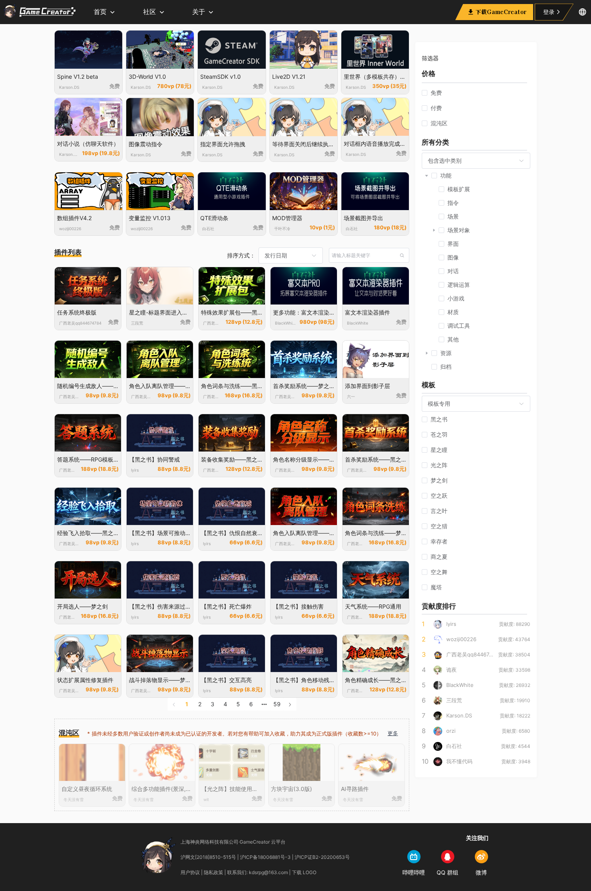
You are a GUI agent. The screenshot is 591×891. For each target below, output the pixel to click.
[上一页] (174, 704)
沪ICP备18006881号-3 (265, 857)
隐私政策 (213, 872)
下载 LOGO (304, 872)
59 (277, 704)
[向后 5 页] (264, 704)
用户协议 (190, 872)
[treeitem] (476, 257)
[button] (582, 12)
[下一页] (289, 704)
